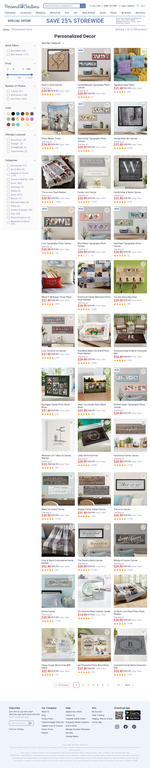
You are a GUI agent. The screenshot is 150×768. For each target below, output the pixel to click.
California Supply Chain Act (53, 722)
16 (118, 685)
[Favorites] (138, 6)
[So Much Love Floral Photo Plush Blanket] (130, 591)
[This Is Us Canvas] (130, 489)
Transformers (19, 151)
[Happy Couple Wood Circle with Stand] (58, 644)
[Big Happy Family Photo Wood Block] (58, 384)
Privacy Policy (47, 719)
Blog (43, 715)
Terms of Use (47, 729)
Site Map (69, 733)
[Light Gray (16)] (13, 119)
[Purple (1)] (32, 119)
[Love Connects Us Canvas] (58, 330)
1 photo (16, 91)
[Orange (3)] (22, 119)
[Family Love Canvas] (94, 172)
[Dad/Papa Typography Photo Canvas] (130, 223)
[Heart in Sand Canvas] (58, 64)
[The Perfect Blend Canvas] (94, 540)
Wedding (40, 13)
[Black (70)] (13, 114)
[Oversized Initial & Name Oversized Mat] (130, 330)
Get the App (97, 722)
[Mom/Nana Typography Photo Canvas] (94, 223)
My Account (97, 712)
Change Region (72, 736)
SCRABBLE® (18, 147)
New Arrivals (19, 54)
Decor (16, 183)
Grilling (15, 191)
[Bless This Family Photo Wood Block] (94, 384)
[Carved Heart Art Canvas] (130, 118)
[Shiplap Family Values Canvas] (94, 489)
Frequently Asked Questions (77, 722)
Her (76, 13)
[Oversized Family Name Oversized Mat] (130, 644)
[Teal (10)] (18, 125)
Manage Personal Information (78, 729)
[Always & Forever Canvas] (130, 540)
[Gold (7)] (27, 114)
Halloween (10, 13)
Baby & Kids (88, 13)
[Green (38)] (8, 119)
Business (140, 13)
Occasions (25, 13)
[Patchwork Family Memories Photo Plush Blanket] (94, 277)
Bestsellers (18, 51)
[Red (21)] (8, 125)
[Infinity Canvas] (58, 591)
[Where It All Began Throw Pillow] (58, 277)
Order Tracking (98, 715)
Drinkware (17, 187)
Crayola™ (16, 143)
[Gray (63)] (32, 114)
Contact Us (70, 715)
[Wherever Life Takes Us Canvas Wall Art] (58, 435)
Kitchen (16, 198)
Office (15, 206)
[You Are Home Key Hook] (130, 277)
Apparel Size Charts (74, 712)
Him (67, 13)
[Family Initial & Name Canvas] (130, 172)
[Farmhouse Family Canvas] (130, 435)
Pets (15, 214)
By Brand (126, 13)
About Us (45, 712)
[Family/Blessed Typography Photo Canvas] (94, 64)
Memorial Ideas (19, 202)
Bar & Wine (17, 169)
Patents (45, 733)
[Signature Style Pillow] (130, 64)
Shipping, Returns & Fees (102, 719)
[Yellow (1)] (27, 125)
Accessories (18, 165)
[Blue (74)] (18, 114)
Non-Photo (18, 99)
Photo (114, 13)
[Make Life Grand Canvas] (58, 489)
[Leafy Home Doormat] (94, 435)
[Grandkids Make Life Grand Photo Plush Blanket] (94, 330)
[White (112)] (22, 125)
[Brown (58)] (22, 114)
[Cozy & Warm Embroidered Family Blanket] (58, 540)
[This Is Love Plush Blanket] (58, 172)
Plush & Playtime (20, 217)
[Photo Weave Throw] (58, 118)
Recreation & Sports (20, 222)
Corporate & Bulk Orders (76, 719)
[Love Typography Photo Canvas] (58, 223)
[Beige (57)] (8, 114)
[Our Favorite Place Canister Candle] (94, 591)
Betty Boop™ (18, 140)
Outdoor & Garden (21, 210)
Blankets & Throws (19, 174)
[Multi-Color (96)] (18, 119)
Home (103, 13)
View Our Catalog (16, 729)
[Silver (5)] (13, 125)
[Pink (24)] (27, 119)
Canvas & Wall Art (22, 179)
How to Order (71, 726)
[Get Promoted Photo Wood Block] (94, 644)
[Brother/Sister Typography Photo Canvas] (130, 384)
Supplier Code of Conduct (52, 726)
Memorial (55, 13)
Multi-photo (19, 95)
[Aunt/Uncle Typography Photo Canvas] (94, 118)
